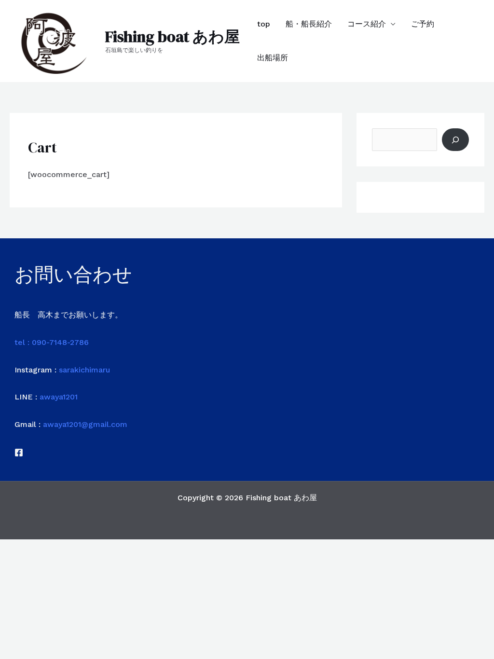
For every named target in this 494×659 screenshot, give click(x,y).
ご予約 (422, 23)
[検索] (455, 139)
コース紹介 (366, 23)
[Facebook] (18, 452)
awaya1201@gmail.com (85, 424)
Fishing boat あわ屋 (172, 36)
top (263, 23)
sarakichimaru (84, 369)
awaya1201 (59, 396)
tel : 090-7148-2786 (51, 342)
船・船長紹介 (309, 23)
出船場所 (272, 57)
